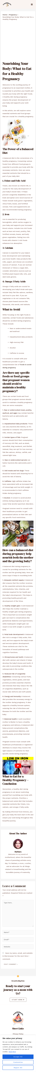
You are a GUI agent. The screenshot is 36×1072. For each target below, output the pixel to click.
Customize (18, 1062)
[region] (18, 1053)
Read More (12, 1051)
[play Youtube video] (18, 766)
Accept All (18, 1057)
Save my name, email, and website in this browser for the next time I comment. (17, 956)
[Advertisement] (18, 42)
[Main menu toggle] (32, 4)
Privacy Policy (18, 1034)
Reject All (18, 1067)
